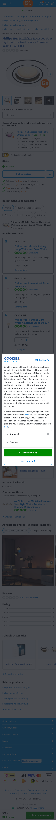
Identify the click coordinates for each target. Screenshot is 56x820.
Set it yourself (28, 461)
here (27, 414)
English (42, 360)
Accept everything (28, 452)
